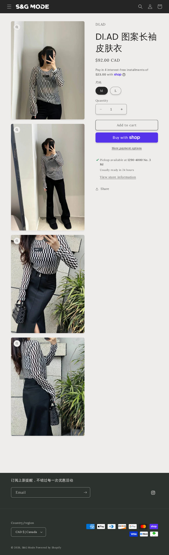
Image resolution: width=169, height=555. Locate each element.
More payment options (127, 148)
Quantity (102, 100)
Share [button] (105, 189)
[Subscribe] (85, 492)
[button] (9, 6)
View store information (118, 177)
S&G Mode (28, 547)
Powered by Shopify (48, 547)
